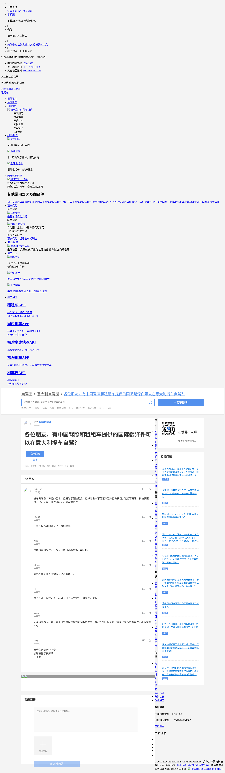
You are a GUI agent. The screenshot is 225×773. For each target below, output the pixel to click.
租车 (66, 466)
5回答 (165, 523)
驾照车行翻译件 (210, 202)
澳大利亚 (18, 279)
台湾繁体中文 (25, 44)
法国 (44, 291)
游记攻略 (15, 273)
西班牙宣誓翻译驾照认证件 (77, 202)
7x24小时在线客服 (11, 89)
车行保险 (15, 213)
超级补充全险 (17, 224)
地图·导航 (12, 242)
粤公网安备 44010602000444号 (207, 769)
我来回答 (35, 453)
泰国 (25, 279)
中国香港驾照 (159, 202)
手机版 (11, 14)
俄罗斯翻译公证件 (102, 202)
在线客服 (159, 726)
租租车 (5, 92)
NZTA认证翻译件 (122, 202)
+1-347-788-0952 (31, 67)
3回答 (165, 545)
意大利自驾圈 (48, 394)
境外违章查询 (25, 11)
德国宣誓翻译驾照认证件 (20, 202)
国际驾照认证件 (19, 179)
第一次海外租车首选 (21, 109)
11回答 (165, 479)
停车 (30, 408)
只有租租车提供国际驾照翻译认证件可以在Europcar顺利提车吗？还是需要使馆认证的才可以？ (180, 559)
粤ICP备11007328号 (198, 765)
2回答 (165, 633)
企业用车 (159, 700)
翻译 (54, 466)
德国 (39, 279)
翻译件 (33, 466)
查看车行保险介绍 (17, 216)
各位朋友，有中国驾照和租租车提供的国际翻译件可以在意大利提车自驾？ (124, 394)
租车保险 (12, 205)
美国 (9, 279)
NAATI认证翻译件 (142, 202)
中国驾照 (41, 466)
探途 (37, 408)
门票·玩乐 (12, 135)
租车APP (12, 297)
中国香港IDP (174, 202)
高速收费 (92, 408)
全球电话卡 (16, 163)
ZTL (71, 408)
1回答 (165, 679)
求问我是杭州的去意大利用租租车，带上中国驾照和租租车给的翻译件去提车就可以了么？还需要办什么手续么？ (180, 583)
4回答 (165, 503)
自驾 (72, 466)
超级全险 (61, 408)
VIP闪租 (11, 106)
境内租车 (12, 102)
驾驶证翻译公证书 (192, 202)
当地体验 (15, 151)
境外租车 (12, 98)
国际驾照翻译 (14, 175)
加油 (52, 408)
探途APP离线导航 (20, 246)
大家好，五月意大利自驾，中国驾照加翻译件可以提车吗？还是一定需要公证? (180, 493)
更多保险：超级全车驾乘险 (22, 238)
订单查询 (12, 11)
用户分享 (12, 253)
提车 (27, 466)
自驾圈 (26, 394)
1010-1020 (28, 63)
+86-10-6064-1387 (32, 70)
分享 (35, 460)
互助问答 (15, 285)
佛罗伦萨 (80, 408)
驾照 (45, 408)
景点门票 (15, 139)
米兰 (109, 408)
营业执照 (181, 765)
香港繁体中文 (40, 44)
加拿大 (46, 279)
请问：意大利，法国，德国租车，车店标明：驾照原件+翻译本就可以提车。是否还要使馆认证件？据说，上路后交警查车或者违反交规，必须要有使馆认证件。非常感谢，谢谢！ (180, 541)
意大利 (60, 466)
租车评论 (15, 257)
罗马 (101, 408)
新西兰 (32, 279)
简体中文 (12, 44)
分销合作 (159, 696)
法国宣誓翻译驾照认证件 (48, 202)
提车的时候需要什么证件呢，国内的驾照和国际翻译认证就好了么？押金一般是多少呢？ (180, 647)
